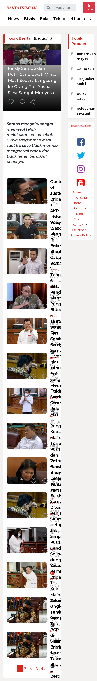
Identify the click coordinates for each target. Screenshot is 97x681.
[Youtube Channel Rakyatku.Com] (81, 182)
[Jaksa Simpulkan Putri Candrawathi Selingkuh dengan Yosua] (27, 540)
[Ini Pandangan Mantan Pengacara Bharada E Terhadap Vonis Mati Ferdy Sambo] (27, 296)
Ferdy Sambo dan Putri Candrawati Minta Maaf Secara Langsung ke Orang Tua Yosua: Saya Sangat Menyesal (32, 80)
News (13, 19)
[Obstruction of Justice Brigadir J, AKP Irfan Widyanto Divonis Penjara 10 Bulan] (27, 191)
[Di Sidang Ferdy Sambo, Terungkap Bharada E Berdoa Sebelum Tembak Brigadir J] (27, 645)
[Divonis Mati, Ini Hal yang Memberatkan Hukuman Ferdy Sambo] (27, 365)
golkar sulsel (82, 96)
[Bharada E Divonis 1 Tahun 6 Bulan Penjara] (27, 261)
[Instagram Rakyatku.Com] (81, 169)
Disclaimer (78, 230)
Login (89, 9)
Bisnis (29, 19)
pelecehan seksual (86, 111)
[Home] (21, 7)
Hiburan (77, 19)
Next (40, 669)
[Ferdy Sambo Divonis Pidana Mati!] (27, 400)
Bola (44, 19)
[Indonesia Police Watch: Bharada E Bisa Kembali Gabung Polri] (27, 226)
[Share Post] (32, 102)
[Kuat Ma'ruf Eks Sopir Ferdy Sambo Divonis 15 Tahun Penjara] (27, 330)
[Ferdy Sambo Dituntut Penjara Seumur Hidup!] (27, 505)
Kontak (78, 224)
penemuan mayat (86, 56)
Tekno (59, 19)
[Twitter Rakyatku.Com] (80, 155)
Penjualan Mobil (85, 81)
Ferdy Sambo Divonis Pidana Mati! (57, 403)
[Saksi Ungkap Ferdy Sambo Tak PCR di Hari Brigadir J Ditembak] (27, 610)
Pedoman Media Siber (81, 213)
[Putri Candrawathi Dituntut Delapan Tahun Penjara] (27, 470)
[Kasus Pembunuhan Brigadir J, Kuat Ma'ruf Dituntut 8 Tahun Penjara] (27, 575)
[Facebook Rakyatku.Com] (81, 142)
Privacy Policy (81, 235)
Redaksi (78, 192)
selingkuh (85, 68)
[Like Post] (11, 102)
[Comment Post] (22, 102)
